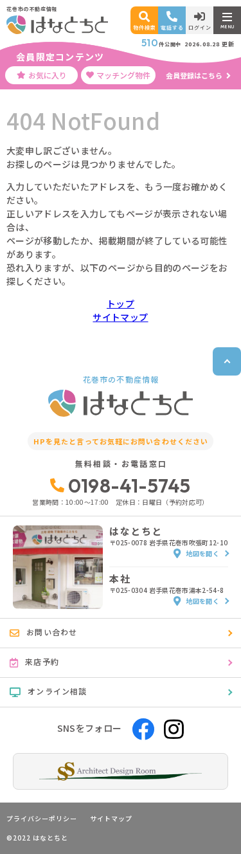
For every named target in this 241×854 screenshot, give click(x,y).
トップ (120, 303)
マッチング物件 (123, 74)
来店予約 (42, 661)
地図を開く (202, 553)
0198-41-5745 (129, 485)
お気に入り (47, 74)
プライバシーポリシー (41, 818)
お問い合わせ (51, 631)
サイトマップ (120, 317)
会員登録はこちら (194, 75)
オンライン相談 (57, 691)
